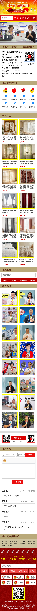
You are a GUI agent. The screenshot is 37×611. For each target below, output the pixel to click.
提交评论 (17, 482)
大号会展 (4, 559)
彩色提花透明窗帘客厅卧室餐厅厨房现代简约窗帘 (27, 139)
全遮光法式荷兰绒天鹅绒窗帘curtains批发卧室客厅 (9, 237)
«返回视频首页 (28, 47)
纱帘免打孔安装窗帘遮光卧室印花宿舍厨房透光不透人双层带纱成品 (9, 188)
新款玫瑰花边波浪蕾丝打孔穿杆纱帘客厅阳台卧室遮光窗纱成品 (27, 164)
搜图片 (5, 280)
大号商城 (22, 559)
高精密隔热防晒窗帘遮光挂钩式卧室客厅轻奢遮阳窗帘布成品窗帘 (27, 237)
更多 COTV (18, 556)
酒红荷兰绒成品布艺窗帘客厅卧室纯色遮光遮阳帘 (27, 212)
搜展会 (32, 280)
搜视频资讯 (23, 280)
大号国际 (13, 559)
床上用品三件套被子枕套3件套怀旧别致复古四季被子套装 (9, 261)
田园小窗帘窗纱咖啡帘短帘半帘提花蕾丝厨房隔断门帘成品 (9, 139)
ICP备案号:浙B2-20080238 (21, 609)
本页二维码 (29, 56)
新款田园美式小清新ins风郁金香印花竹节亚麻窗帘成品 (9, 164)
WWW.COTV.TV (18, 605)
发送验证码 (30, 454)
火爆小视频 (32, 559)
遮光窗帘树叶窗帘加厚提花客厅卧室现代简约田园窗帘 (27, 188)
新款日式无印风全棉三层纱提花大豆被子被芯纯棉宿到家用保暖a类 (26, 261)
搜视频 (14, 280)
